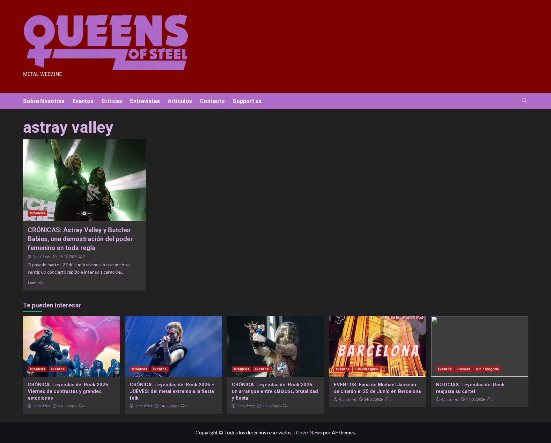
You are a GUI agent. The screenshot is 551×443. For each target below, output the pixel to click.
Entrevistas (145, 101)
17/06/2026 (475, 399)
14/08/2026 (169, 406)
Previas (463, 369)
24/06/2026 (373, 399)
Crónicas (37, 213)
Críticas (111, 101)
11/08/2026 (271, 406)
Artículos (180, 101)
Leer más (35, 282)
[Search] (524, 100)
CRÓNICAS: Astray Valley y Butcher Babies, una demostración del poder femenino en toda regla (80, 239)
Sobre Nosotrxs (43, 101)
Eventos (82, 101)
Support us (247, 101)
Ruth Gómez (42, 257)
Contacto (212, 101)
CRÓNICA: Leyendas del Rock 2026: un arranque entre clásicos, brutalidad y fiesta (275, 391)
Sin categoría (366, 369)
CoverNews (309, 432)
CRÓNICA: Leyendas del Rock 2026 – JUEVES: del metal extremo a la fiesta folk (172, 391)
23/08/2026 (67, 406)
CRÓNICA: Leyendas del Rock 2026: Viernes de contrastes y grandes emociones (68, 391)
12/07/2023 (67, 257)
